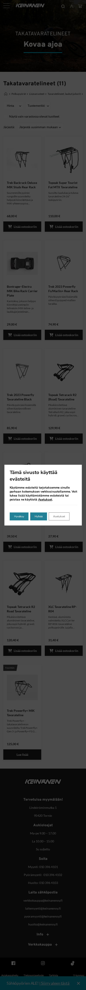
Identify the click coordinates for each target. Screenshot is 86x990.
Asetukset (45, 500)
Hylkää (39, 516)
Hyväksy (19, 516)
